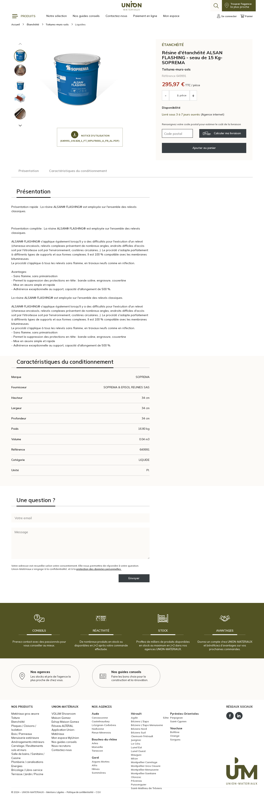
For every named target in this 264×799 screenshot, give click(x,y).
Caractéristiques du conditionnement (78, 171)
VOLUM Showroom (64, 713)
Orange (174, 735)
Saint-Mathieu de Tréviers (146, 788)
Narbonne (98, 728)
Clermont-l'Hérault (142, 736)
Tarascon (97, 750)
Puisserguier (138, 784)
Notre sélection (57, 16)
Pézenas (136, 780)
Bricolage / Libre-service (26, 770)
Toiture (15, 717)
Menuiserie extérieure (25, 737)
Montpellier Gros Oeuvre (145, 765)
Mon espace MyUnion (65, 737)
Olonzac (136, 777)
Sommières (99, 772)
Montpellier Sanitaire (143, 773)
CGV (98, 792)
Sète (166, 717)
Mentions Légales (55, 792)
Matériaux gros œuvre (25, 713)
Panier (249, 16)
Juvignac (136, 739)
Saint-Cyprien (178, 721)
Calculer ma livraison (227, 133)
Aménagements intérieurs (27, 742)
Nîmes (96, 769)
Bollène (174, 732)
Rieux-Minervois (101, 732)
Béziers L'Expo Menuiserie (147, 725)
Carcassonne (100, 717)
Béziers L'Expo (140, 721)
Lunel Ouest (138, 751)
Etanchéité (18, 721)
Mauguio (136, 754)
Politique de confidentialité (80, 792)
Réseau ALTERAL (62, 725)
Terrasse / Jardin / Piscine (27, 774)
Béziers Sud (138, 732)
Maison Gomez (61, 717)
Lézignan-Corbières (104, 725)
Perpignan (176, 717)
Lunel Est (136, 747)
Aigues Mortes (101, 761)
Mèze (134, 758)
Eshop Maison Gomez (65, 721)
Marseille (97, 746)
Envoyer (133, 578)
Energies (16, 766)
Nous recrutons (61, 745)
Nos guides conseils (86, 16)
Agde (134, 717)
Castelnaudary (101, 721)
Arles (95, 743)
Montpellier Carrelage (144, 762)
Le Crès (135, 743)
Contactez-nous (117, 16)
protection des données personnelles (98, 569)
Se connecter (229, 16)
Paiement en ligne (145, 16)
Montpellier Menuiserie (145, 769)
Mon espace (171, 16)
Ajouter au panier (204, 148)
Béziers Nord (139, 728)
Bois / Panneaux (21, 733)
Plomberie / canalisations (27, 762)
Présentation (29, 171)
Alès (94, 765)
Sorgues (175, 739)
